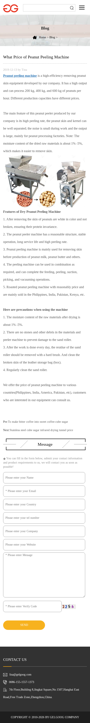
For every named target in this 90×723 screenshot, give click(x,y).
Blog (52, 37)
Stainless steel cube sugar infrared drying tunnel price (41, 430)
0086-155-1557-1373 (21, 682)
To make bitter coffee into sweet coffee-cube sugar (38, 421)
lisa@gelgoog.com (20, 674)
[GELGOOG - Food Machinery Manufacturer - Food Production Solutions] (10, 8)
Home (42, 37)
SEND (24, 625)
